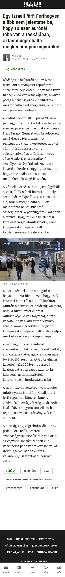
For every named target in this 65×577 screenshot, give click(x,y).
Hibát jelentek (25, 539)
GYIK (10, 539)
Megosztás (18, 69)
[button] (11, 471)
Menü (6, 572)
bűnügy (16, 59)
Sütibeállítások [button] (47, 552)
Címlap (19, 572)
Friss (32, 572)
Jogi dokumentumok (45, 545)
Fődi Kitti (16, 56)
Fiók (59, 572)
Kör (46, 572)
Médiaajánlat (15, 552)
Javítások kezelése (16, 545)
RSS (30, 552)
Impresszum (46, 539)
